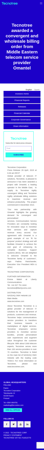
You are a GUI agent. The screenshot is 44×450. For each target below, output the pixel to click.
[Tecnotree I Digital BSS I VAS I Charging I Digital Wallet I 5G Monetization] (10, 3)
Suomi (36, 90)
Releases (22, 107)
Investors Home (22, 94)
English (29, 90)
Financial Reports (22, 100)
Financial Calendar (22, 113)
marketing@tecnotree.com (13, 405)
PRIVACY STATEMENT (13, 435)
